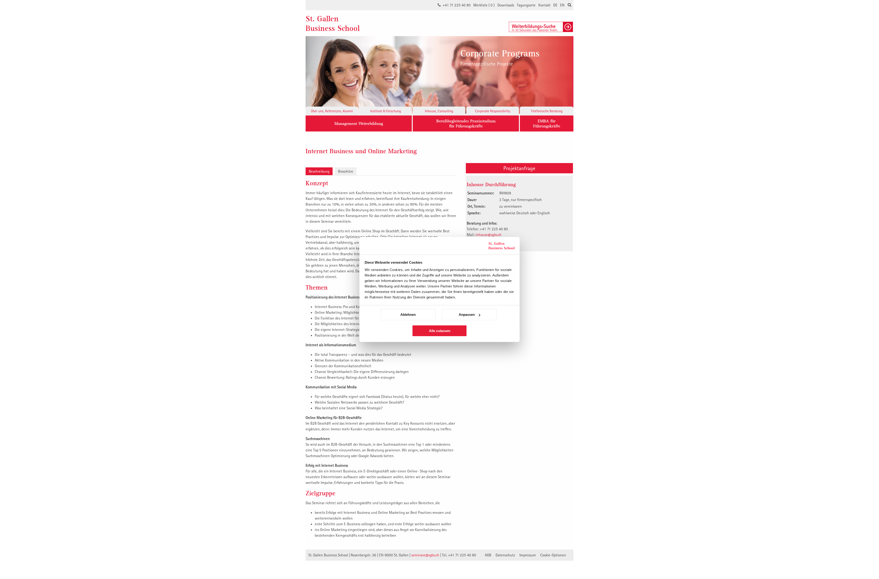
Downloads (505, 5)
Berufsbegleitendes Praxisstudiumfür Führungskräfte (466, 123)
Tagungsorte (526, 5)
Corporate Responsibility (492, 111)
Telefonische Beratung (547, 111)
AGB (488, 555)
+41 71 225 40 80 (456, 5)
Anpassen (467, 314)
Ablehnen (408, 314)
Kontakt (544, 5)
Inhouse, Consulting (439, 111)
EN (562, 5)
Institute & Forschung (385, 111)
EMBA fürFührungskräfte (546, 123)
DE (555, 5)
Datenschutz (505, 555)
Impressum (527, 555)
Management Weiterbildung (358, 123)
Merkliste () (484, 5)
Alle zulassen (439, 331)
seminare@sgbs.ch (425, 555)
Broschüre (345, 171)
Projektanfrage (519, 168)
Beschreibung (319, 171)
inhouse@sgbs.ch (488, 234)
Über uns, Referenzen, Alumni (332, 111)
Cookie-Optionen (553, 555)
